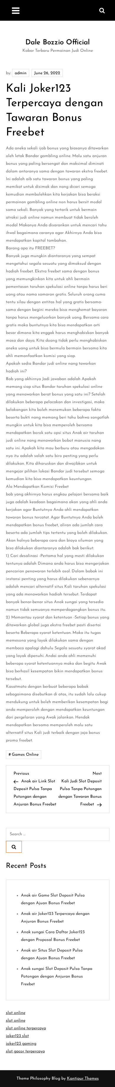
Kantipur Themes (83, 1078)
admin (21, 73)
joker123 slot (17, 1036)
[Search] (14, 847)
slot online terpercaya (26, 1028)
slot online (15, 1013)
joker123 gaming (21, 1043)
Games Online (25, 754)
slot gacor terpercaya (25, 1051)
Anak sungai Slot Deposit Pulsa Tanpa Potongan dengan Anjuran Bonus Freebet (56, 976)
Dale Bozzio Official (57, 42)
